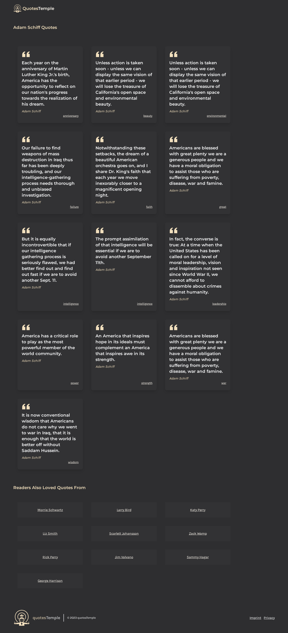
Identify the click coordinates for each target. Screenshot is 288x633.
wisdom (73, 462)
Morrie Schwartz (50, 510)
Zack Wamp (198, 533)
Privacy (269, 618)
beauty (147, 116)
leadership (219, 304)
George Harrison (50, 581)
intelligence (71, 304)
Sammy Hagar (198, 557)
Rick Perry (50, 557)
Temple (38, 8)
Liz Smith (50, 533)
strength (146, 383)
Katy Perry (197, 510)
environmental (216, 116)
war (223, 383)
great (222, 207)
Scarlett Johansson (124, 533)
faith (149, 207)
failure (74, 207)
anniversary (71, 116)
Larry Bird (124, 510)
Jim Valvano (124, 557)
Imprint (255, 618)
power (75, 383)
